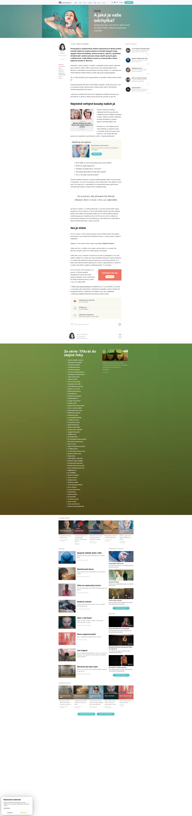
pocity (60, 76)
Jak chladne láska (73, 436)
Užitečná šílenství (73, 398)
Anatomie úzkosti (95, 531)
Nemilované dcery (137, 68)
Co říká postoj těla (73, 499)
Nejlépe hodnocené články (86, 714)
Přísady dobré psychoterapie (76, 465)
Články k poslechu (131, 44)
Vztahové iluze (79, 531)
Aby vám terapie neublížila (75, 460)
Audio (80, 2)
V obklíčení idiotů (73, 448)
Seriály (94, 2)
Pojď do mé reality (73, 482)
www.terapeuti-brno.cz (82, 338)
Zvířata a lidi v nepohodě (75, 429)
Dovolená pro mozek (74, 422)
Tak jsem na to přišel (74, 365)
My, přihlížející (72, 472)
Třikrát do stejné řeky (82, 44)
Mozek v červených (73, 475)
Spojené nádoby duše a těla (140, 58)
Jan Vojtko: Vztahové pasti (117, 667)
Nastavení (10, 812)
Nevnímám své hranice (99, 145)
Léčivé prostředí (72, 379)
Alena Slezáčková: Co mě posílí (119, 628)
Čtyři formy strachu (115, 600)
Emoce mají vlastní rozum (75, 410)
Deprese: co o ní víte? (74, 389)
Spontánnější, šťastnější (74, 417)
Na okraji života (72, 393)
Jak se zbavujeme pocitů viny (76, 468)
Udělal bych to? (72, 470)
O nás (103, 2)
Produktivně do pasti (74, 367)
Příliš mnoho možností (74, 413)
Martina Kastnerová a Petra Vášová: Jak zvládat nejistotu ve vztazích (82, 125)
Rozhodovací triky (73, 415)
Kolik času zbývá (72, 494)
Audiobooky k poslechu (116, 548)
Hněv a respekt (72, 501)
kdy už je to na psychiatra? (106, 73)
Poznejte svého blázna (74, 401)
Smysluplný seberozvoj (116, 563)
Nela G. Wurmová (62, 52)
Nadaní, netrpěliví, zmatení (75, 360)
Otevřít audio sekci (121, 608)
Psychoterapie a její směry (75, 463)
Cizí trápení (82, 650)
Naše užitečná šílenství (83, 286)
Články (75, 2)
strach (60, 78)
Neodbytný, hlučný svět (95, 696)
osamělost (61, 71)
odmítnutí (60, 70)
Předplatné (129, 2)
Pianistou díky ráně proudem (76, 405)
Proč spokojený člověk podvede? (77, 439)
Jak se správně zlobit (74, 504)
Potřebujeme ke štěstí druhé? (76, 374)
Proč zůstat (108, 531)
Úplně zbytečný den (73, 424)
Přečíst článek (96, 154)
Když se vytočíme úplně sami (76, 506)
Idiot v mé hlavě (84, 618)
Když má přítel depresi (74, 391)
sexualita (61, 64)
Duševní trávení (136, 87)
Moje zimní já (71, 456)
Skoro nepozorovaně (86, 634)
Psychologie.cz (64, 2)
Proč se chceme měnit (74, 381)
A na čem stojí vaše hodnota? (76, 372)
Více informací (7, 808)
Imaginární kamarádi (74, 432)
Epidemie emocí (72, 480)
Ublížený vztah (72, 434)
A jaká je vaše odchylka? (74, 396)
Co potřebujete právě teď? (75, 386)
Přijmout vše (23, 812)
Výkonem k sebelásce (74, 369)
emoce (60, 68)
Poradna (90, 2)
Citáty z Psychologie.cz (106, 714)
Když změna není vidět (74, 384)
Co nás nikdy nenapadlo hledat (140, 48)
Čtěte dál (61, 548)
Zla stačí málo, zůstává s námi (76, 451)
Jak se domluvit (72, 487)
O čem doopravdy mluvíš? (75, 484)
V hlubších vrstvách (73, 420)
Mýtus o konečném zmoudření (76, 446)
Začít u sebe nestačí (73, 377)
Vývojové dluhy (114, 582)
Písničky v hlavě (72, 403)
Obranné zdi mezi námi (87, 666)
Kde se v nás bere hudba (75, 408)
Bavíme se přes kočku (74, 427)
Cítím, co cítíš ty (72, 477)
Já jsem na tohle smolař (74, 453)
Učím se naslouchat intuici (139, 78)
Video (84, 2)
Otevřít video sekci (121, 675)
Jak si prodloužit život (74, 489)
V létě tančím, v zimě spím (75, 458)
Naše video (112, 614)
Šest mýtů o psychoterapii (75, 441)
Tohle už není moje (65, 531)
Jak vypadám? (72, 496)
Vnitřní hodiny (72, 492)
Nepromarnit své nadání (75, 362)
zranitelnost (61, 66)
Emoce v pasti (72, 444)
